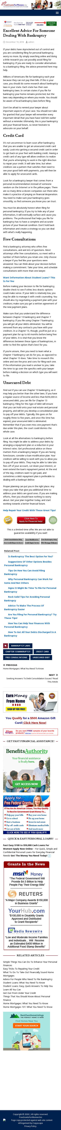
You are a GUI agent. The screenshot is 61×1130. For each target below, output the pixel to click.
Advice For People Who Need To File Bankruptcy (27, 979)
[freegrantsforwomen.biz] (30, 7)
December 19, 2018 (15, 42)
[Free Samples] (30, 733)
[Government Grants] (26, 832)
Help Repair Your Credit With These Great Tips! (29, 510)
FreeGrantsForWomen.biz (30, 1117)
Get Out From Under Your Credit (19, 992)
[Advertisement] (30, 1078)
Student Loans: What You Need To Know (24, 982)
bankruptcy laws (20, 645)
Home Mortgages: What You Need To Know (25, 1003)
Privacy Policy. (30, 1126)
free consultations (16, 657)
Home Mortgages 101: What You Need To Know (27, 1006)
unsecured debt (41, 657)
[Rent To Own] (26, 1048)
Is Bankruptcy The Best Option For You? (30, 556)
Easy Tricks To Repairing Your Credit (21, 968)
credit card (42, 651)
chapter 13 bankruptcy (17, 651)
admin (31, 42)
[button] (56, 12)
